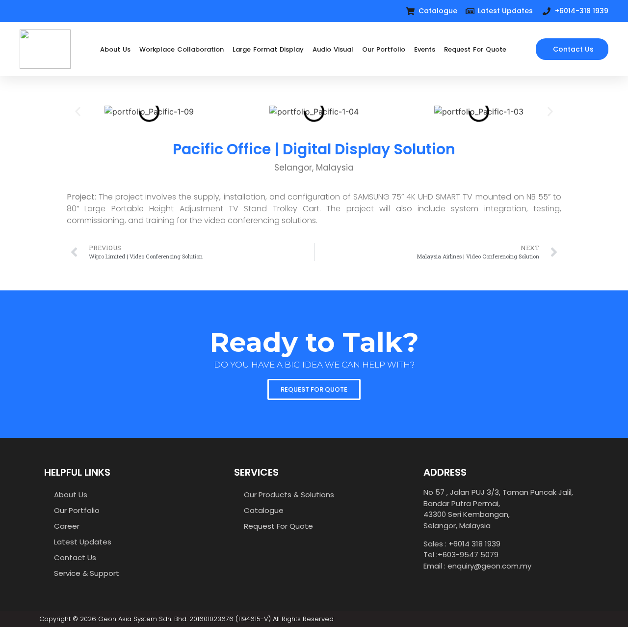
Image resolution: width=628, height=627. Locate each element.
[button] (78, 112)
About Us (115, 49)
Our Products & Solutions (289, 494)
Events (424, 49)
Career (66, 526)
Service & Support (86, 573)
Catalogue (264, 510)
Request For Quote (475, 49)
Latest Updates (82, 542)
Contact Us (75, 557)
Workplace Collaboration (181, 49)
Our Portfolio (383, 49)
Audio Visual (333, 49)
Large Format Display (268, 49)
